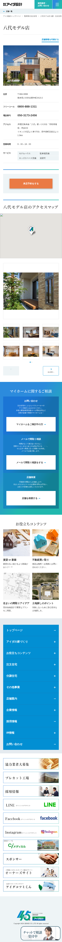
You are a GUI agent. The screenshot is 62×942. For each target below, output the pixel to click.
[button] (31, 230)
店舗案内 (11, 698)
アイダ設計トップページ (12, 16)
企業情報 (11, 710)
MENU (57, 4)
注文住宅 (11, 664)
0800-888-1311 (27, 106)
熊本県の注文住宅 (30, 16)
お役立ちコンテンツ (18, 653)
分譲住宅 (11, 675)
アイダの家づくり (17, 641)
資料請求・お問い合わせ (43, 4)
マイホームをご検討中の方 (29, 424)
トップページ (14, 630)
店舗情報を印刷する (50, 39)
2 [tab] (31, 362)
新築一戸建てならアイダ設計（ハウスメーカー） (12, 4)
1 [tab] (30, 362)
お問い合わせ (14, 744)
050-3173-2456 (27, 115)
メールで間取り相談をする (29, 462)
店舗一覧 (9, 11)
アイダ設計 (31, 916)
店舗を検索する (30, 498)
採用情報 (11, 721)
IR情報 (10, 732)
